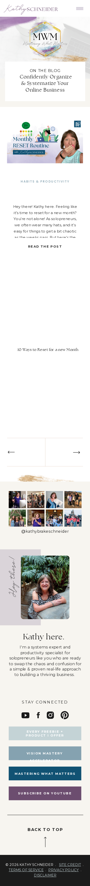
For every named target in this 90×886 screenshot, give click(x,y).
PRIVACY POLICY (63, 870)
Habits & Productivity (45, 181)
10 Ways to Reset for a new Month (48, 350)
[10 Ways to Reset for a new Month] (45, 142)
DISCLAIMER (45, 875)
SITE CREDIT (70, 865)
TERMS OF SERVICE (26, 870)
